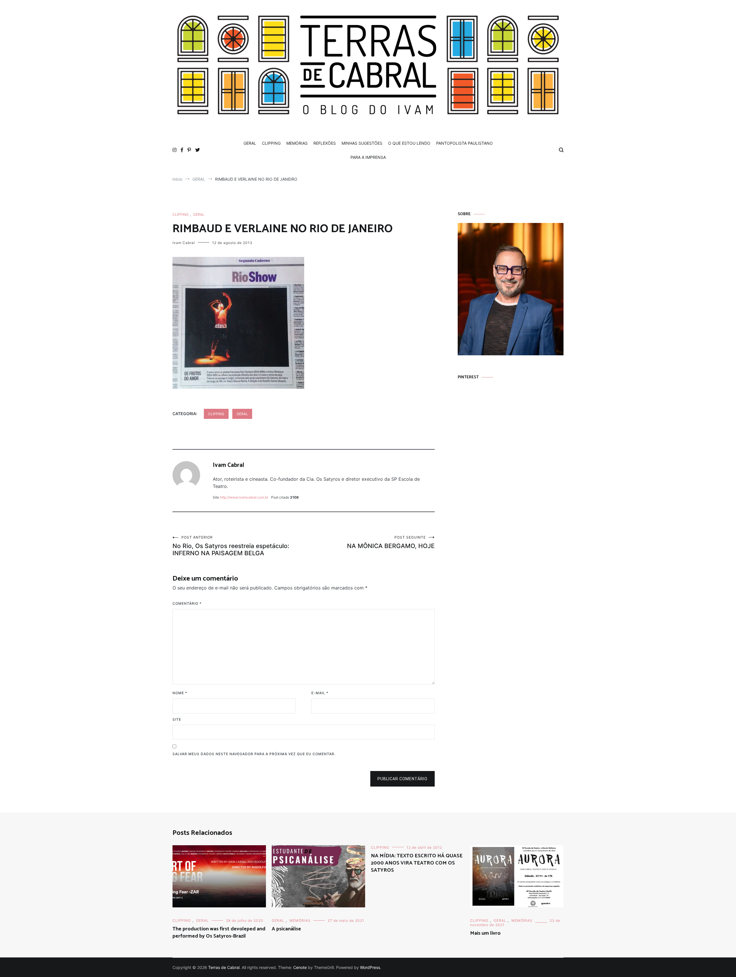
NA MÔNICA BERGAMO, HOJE (391, 542)
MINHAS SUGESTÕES (362, 143)
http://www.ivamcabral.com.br (244, 497)
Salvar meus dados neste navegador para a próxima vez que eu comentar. (254, 754)
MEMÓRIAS (297, 143)
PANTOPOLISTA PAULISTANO (464, 143)
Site (176, 719)
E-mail (319, 693)
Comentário (187, 603)
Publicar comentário (402, 778)
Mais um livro (485, 933)
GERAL (250, 143)
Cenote (300, 967)
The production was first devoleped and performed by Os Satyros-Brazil (218, 932)
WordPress (370, 967)
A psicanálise (286, 929)
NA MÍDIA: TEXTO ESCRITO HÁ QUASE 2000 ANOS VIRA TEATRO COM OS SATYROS (417, 863)
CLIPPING (271, 143)
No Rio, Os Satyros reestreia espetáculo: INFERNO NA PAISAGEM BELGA (230, 546)
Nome (179, 693)
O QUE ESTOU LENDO (409, 143)
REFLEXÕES (324, 143)
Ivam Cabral (183, 243)
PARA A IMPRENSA (368, 157)
